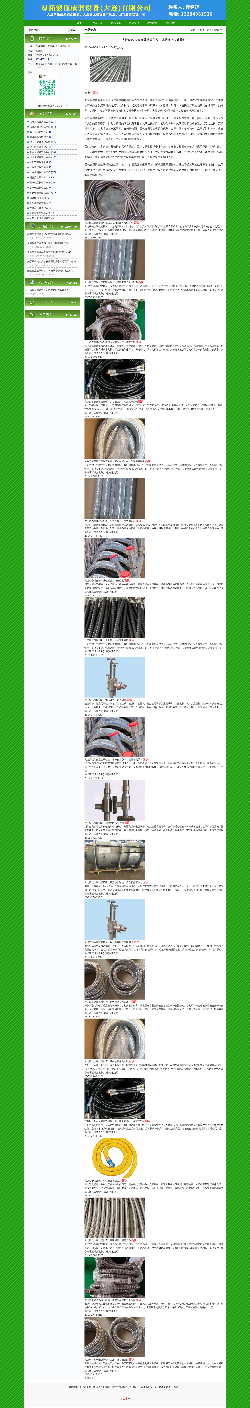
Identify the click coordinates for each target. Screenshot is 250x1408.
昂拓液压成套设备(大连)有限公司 (101, 233)
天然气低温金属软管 (40, 218)
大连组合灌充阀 (38, 197)
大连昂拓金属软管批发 (41, 121)
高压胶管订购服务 (39, 202)
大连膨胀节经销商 (39, 136)
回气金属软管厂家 (39, 131)
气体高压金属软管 (39, 207)
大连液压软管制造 (39, 167)
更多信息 (89, 1378)
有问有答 (152, 23)
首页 (79, 23)
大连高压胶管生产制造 (41, 126)
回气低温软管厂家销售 (41, 182)
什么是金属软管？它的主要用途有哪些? (47, 290)
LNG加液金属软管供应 (41, 141)
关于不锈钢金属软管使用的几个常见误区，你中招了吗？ (52, 261)
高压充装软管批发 (39, 162)
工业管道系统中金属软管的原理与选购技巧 (49, 252)
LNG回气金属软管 (39, 147)
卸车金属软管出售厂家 (41, 152)
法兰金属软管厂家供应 (41, 157)
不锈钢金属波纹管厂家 (41, 192)
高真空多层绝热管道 (40, 213)
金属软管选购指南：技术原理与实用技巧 (48, 243)
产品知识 (134, 23)
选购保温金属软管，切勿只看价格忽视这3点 (50, 270)
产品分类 (116, 23)
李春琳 (176, 1386)
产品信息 (98, 23)
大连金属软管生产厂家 (41, 172)
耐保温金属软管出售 (40, 177)
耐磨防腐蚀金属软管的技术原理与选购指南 (49, 234)
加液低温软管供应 (39, 187)
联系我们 (170, 23)
